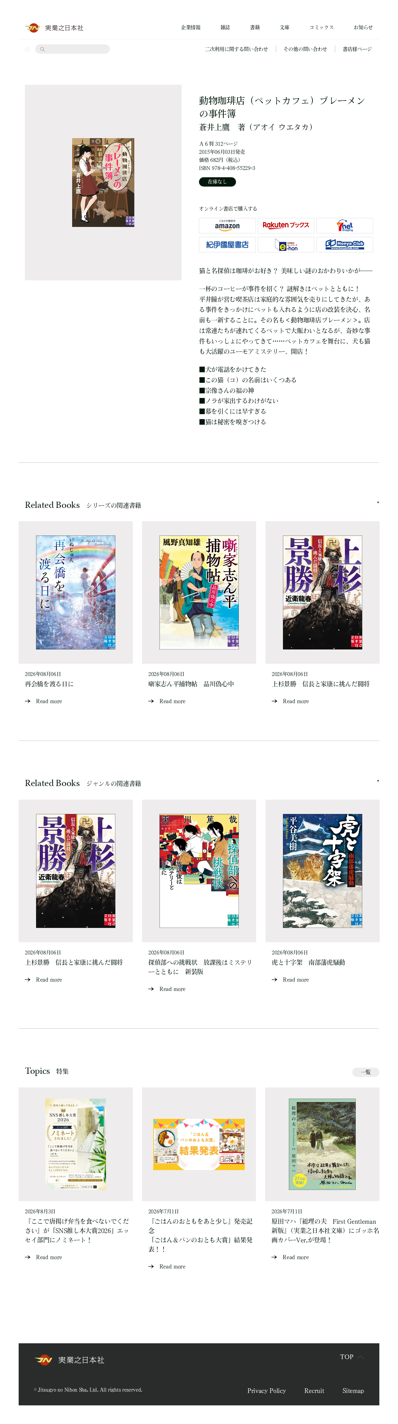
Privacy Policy (267, 1390)
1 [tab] (378, 502)
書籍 (255, 27)
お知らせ (363, 27)
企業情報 (191, 27)
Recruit (314, 1390)
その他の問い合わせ (305, 49)
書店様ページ (357, 49)
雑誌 (225, 27)
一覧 (366, 1071)
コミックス (321, 27)
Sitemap (353, 1390)
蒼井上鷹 (214, 127)
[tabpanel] (75, 613)
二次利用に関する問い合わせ (236, 49)
